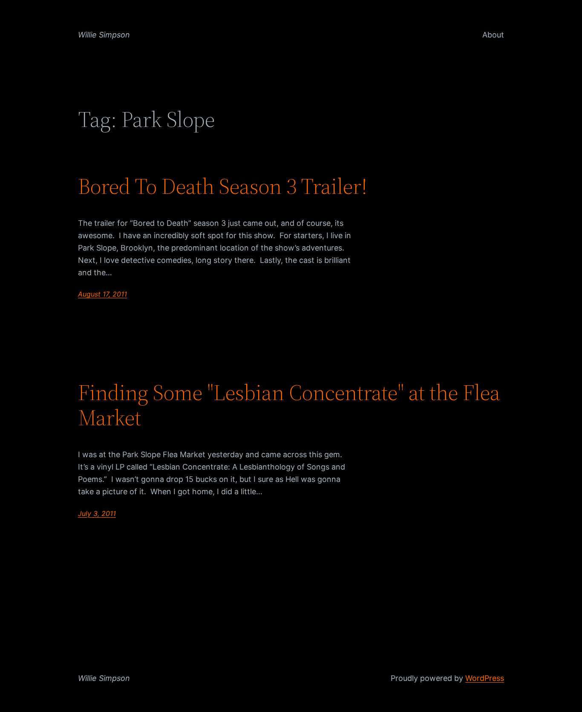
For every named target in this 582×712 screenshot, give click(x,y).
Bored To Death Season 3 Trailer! (222, 186)
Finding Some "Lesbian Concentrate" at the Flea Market (289, 405)
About (493, 34)
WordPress (484, 678)
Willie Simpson (104, 34)
